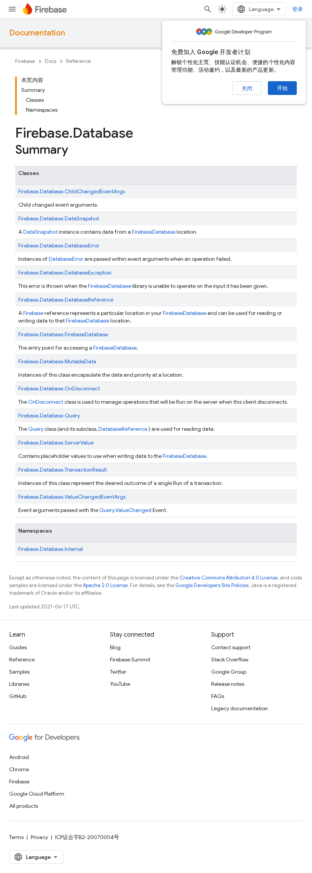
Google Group (228, 671)
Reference (78, 61)
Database (163, 231)
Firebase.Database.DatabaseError (58, 245)
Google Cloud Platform (36, 793)
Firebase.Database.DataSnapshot (58, 218)
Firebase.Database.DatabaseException (64, 272)
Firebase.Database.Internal (50, 549)
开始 (282, 88)
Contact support (230, 647)
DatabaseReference (123, 428)
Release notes (227, 683)
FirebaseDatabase (184, 313)
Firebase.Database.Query (49, 415)
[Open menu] (12, 9)
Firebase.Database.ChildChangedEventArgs (71, 191)
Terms (16, 837)
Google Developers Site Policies (211, 585)
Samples (19, 671)
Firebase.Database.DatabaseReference (65, 299)
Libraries (19, 683)
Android (19, 757)
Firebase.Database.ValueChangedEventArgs (72, 496)
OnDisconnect (45, 401)
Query (35, 428)
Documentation (37, 33)
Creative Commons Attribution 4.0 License (229, 578)
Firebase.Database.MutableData (57, 361)
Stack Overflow (229, 659)
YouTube (120, 683)
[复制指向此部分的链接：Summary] (75, 150)
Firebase (25, 61)
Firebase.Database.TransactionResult (62, 469)
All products (23, 805)
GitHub (17, 696)
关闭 (247, 88)
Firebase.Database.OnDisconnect (59, 388)
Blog (115, 647)
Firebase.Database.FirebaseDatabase (63, 334)
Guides (18, 647)
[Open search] (207, 9)
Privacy (39, 837)
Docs (50, 61)
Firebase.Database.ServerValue (56, 442)
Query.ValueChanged (125, 510)
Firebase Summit (130, 659)
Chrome (19, 769)
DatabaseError (66, 258)
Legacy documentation (239, 708)
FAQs (217, 696)
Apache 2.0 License (105, 585)
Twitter (118, 671)
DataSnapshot (40, 231)
